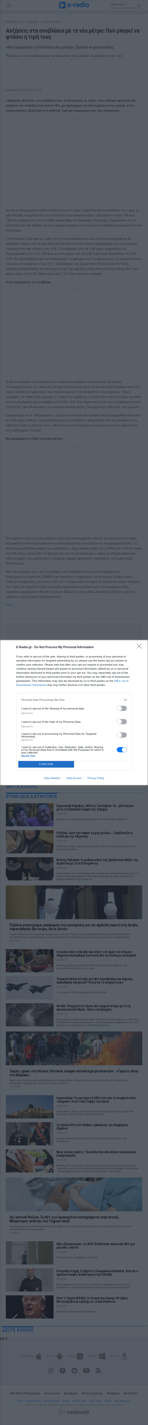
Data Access (74, 778)
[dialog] (74, 712)
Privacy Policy (95, 778)
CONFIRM (46, 764)
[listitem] (74, 700)
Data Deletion (52, 778)
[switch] (122, 708)
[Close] (140, 647)
